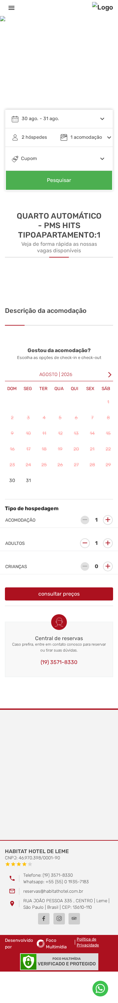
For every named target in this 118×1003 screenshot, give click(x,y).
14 (92, 433)
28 (92, 465)
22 (108, 449)
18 (44, 449)
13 (76, 433)
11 (44, 433)
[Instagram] (59, 918)
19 (60, 449)
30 (12, 480)
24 (28, 465)
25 (44, 465)
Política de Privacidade (88, 942)
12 (60, 433)
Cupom (29, 158)
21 (92, 449)
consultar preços (59, 594)
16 (12, 449)
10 (28, 433)
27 (76, 465)
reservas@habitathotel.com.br (53, 891)
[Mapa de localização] (59, 775)
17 (28, 449)
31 (28, 480)
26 (60, 465)
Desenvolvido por (36, 943)
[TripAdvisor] (74, 918)
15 (108, 433)
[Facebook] (43, 918)
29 (108, 465)
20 (76, 449)
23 (12, 465)
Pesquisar (59, 180)
